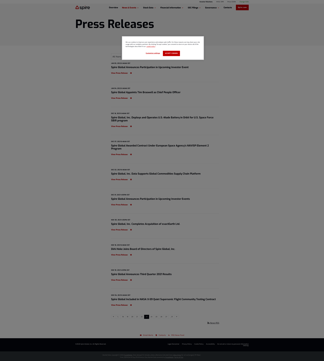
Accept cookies (171, 53)
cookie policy (150, 46)
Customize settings (153, 53)
